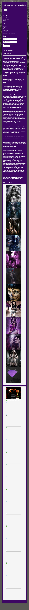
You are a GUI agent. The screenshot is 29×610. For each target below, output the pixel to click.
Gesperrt (5, 31)
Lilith (4, 27)
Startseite (5, 17)
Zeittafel (5, 26)
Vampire (5, 24)
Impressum (5, 30)
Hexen (4, 20)
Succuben (5, 29)
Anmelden (6, 46)
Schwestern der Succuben (9, 33)
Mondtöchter (6, 19)
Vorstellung (5, 22)
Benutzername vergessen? (9, 48)
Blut (4, 23)
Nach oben (25, 607)
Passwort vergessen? (8, 50)
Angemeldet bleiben (8, 44)
